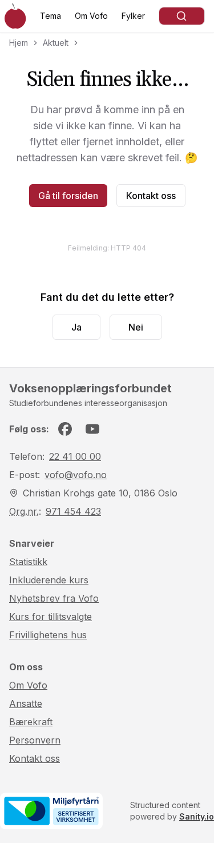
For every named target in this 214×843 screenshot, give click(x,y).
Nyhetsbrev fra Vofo (54, 598)
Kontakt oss (151, 195)
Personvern (34, 740)
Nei (135, 327)
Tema (50, 16)
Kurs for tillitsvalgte (50, 616)
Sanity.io (196, 816)
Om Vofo (91, 16)
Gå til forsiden (68, 195)
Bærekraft (31, 721)
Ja (76, 327)
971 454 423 (73, 511)
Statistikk (28, 561)
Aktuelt (55, 42)
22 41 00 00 (75, 456)
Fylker (133, 16)
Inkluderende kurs (48, 580)
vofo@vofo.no (76, 474)
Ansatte (25, 703)
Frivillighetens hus (48, 635)
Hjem (18, 42)
